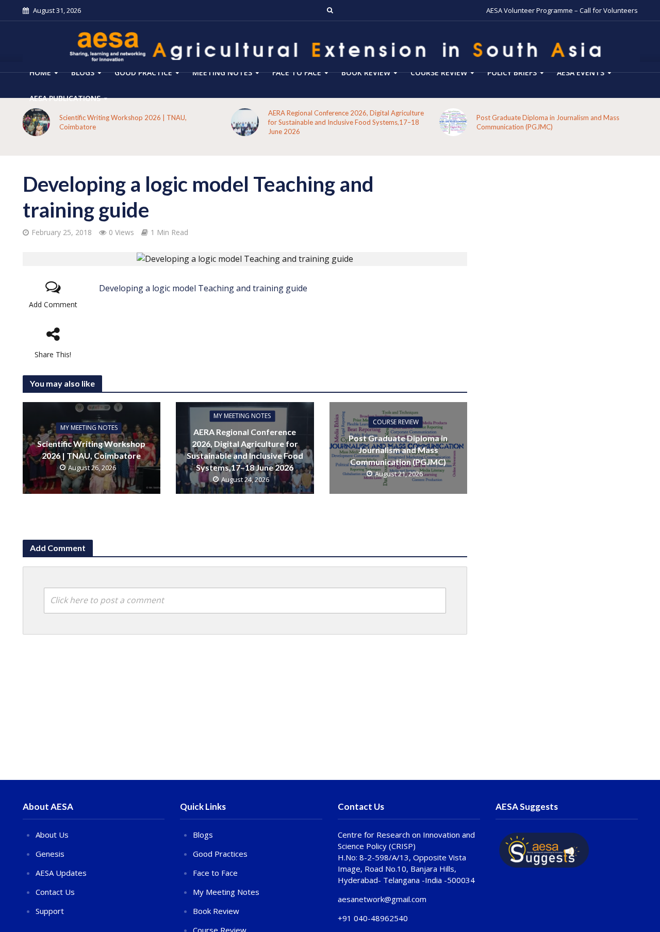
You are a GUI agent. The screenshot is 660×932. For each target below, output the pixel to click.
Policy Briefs (512, 72)
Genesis (50, 853)
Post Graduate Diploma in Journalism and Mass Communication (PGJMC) (547, 122)
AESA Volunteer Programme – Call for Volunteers (562, 10)
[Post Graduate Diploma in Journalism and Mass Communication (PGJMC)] (453, 122)
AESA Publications (65, 98)
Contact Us (55, 892)
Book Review (365, 72)
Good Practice (143, 72)
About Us (52, 834)
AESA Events (580, 72)
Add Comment (53, 304)
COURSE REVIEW (438, 72)
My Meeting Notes (89, 428)
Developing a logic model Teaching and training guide (203, 288)
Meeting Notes (222, 72)
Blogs (82, 72)
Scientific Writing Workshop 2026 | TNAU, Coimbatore (123, 122)
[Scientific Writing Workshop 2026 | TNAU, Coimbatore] (36, 122)
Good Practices (220, 853)
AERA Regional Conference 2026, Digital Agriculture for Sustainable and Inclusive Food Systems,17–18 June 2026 (346, 122)
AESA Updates (61, 873)
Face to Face (296, 72)
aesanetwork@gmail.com (382, 899)
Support (50, 911)
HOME (40, 72)
